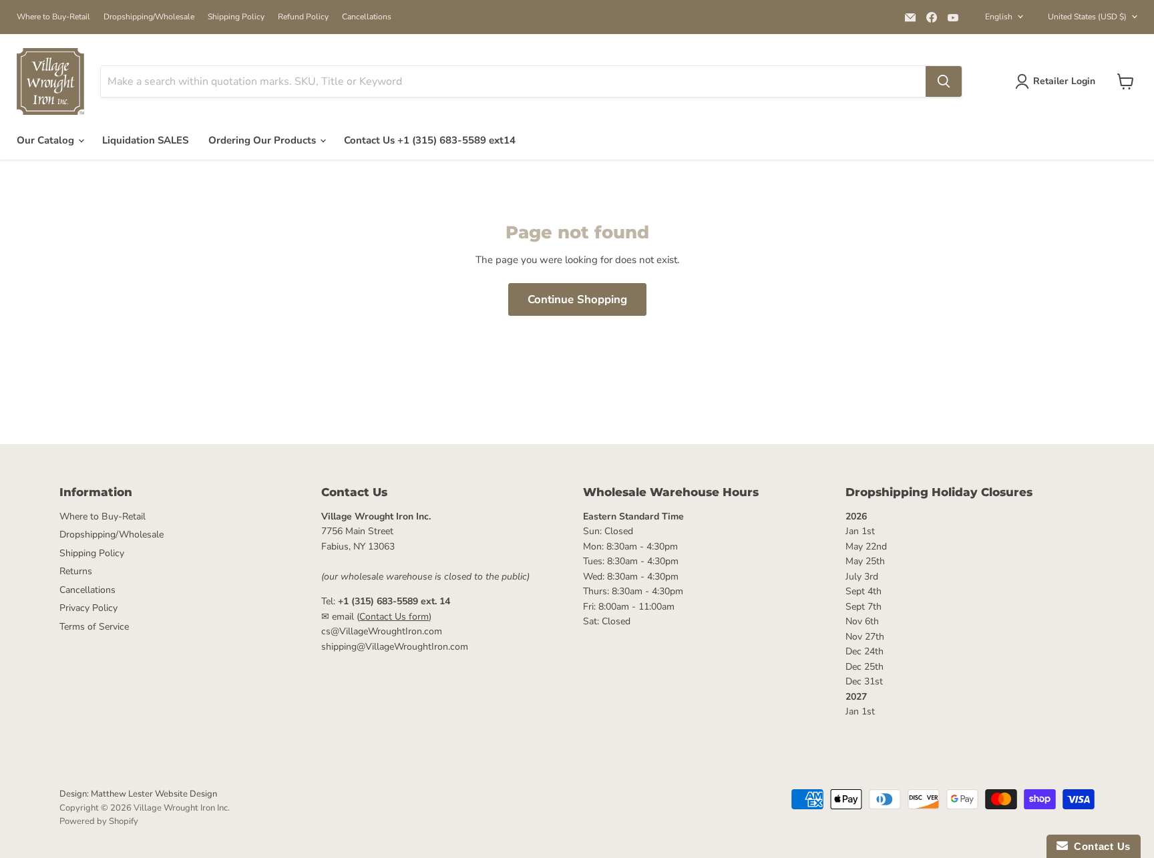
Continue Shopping (577, 299)
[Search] (944, 81)
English (998, 16)
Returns (75, 571)
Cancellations (366, 16)
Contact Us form (394, 616)
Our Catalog (47, 140)
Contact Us (1099, 846)
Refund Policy (303, 16)
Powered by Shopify (98, 821)
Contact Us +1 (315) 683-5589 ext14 (430, 140)
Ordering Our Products (263, 140)
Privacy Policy (88, 608)
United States (1087, 16)
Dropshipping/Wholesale (149, 16)
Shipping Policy (236, 16)
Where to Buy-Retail (53, 16)
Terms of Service (94, 626)
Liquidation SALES (145, 140)
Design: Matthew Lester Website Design (138, 794)
